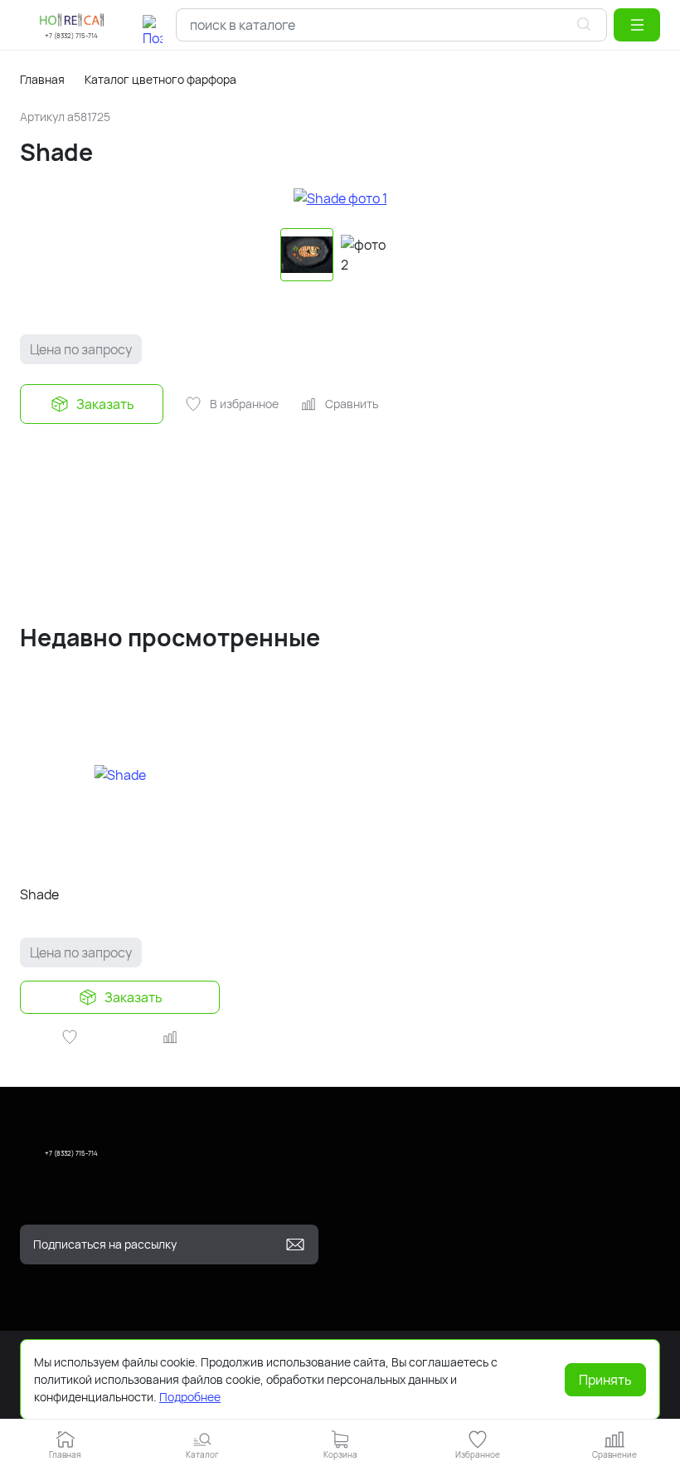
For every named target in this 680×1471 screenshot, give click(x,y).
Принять (605, 1380)
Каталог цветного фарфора (160, 79)
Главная (42, 79)
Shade (39, 894)
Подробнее (190, 1397)
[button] (637, 24)
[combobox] (391, 24)
